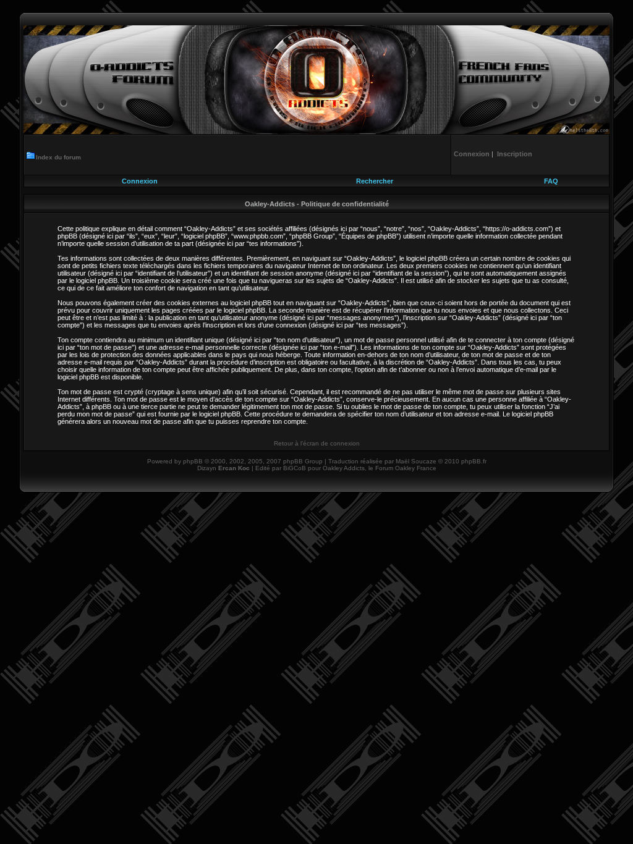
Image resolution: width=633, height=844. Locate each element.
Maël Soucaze (416, 461)
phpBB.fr (473, 461)
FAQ (551, 181)
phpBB (193, 461)
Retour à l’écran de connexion (317, 443)
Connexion (140, 181)
